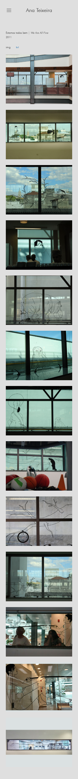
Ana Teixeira (39, 10)
